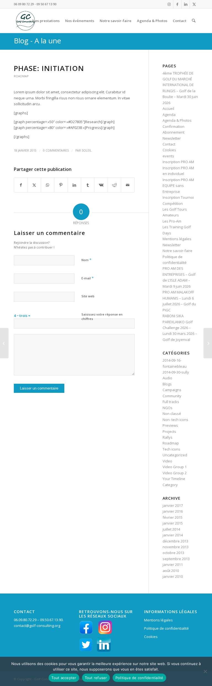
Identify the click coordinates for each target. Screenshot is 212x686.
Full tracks (171, 401)
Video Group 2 (175, 472)
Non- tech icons (175, 419)
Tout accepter (63, 678)
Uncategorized (175, 454)
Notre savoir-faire (177, 250)
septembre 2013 (176, 558)
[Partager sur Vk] (100, 185)
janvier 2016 (173, 511)
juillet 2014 (171, 529)
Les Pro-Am (172, 221)
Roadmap (21, 76)
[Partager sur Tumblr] (87, 185)
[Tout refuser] (205, 671)
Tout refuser (96, 678)
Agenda (169, 114)
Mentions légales (177, 238)
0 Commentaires (56, 150)
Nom (86, 259)
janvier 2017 (173, 505)
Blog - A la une (37, 41)
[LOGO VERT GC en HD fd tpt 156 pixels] (25, 21)
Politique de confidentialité (166, 628)
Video (167, 461)
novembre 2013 (176, 546)
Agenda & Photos (177, 120)
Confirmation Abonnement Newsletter (173, 132)
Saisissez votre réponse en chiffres (102, 316)
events (168, 155)
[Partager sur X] (34, 185)
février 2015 (172, 517)
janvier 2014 (173, 535)
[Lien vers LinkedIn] (186, 4)
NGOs (168, 407)
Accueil (168, 108)
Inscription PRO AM (178, 161)
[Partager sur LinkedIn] (74, 185)
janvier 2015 (173, 523)
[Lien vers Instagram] (169, 4)
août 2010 (171, 570)
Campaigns (172, 389)
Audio (167, 377)
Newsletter (172, 244)
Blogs (167, 384)
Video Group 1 (175, 466)
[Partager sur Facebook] (20, 185)
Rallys (168, 437)
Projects (169, 431)
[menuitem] (46, 21)
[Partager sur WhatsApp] (47, 185)
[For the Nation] (4, 343)
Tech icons (171, 449)
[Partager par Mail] (127, 185)
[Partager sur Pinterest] (60, 185)
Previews (170, 425)
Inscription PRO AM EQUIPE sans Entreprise (178, 185)
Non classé (172, 413)
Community (172, 395)
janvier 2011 (173, 564)
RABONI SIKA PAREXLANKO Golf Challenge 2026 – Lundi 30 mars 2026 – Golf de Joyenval (180, 327)
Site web (87, 296)
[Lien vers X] (194, 4)
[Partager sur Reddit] (114, 185)
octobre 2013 (173, 552)
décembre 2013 (175, 541)
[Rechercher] (193, 21)
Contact (169, 144)
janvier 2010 (173, 576)
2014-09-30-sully (176, 372)
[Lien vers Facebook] (177, 4)
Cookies (169, 149)
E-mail (87, 278)
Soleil (87, 150)
